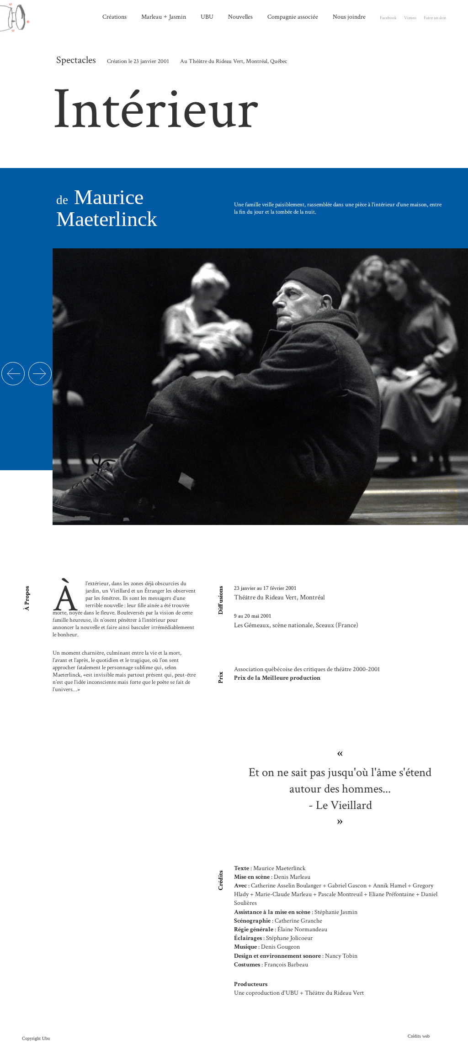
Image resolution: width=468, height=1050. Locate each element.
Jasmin (177, 16)
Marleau (151, 16)
